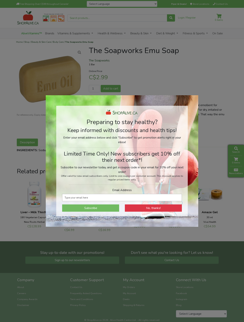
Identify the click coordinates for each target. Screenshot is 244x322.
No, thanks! (153, 208)
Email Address (122, 190)
